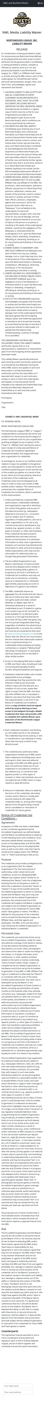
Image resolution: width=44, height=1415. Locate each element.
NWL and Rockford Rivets (15, 3)
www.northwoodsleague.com (21, 633)
